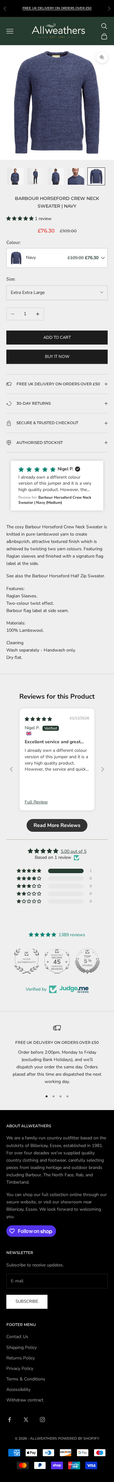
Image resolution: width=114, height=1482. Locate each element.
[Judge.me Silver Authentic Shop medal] (26, 961)
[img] (38, 719)
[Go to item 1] (15, 176)
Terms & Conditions (25, 1379)
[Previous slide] (11, 769)
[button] (20, 219)
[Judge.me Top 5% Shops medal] (87, 961)
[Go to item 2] (35, 176)
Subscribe (27, 1301)
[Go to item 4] (76, 176)
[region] (57, 1054)
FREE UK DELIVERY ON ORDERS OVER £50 (57, 8)
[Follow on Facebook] (9, 1419)
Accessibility (18, 1389)
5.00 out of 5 (73, 851)
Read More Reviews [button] (57, 825)
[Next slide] (103, 769)
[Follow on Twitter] (26, 1419)
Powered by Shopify (78, 1438)
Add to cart (57, 337)
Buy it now (57, 357)
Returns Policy (20, 1358)
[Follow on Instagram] (42, 1419)
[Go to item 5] (96, 176)
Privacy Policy (19, 1368)
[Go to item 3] (56, 176)
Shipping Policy (21, 1347)
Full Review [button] (36, 802)
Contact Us (17, 1337)
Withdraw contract (24, 1400)
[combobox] (57, 258)
